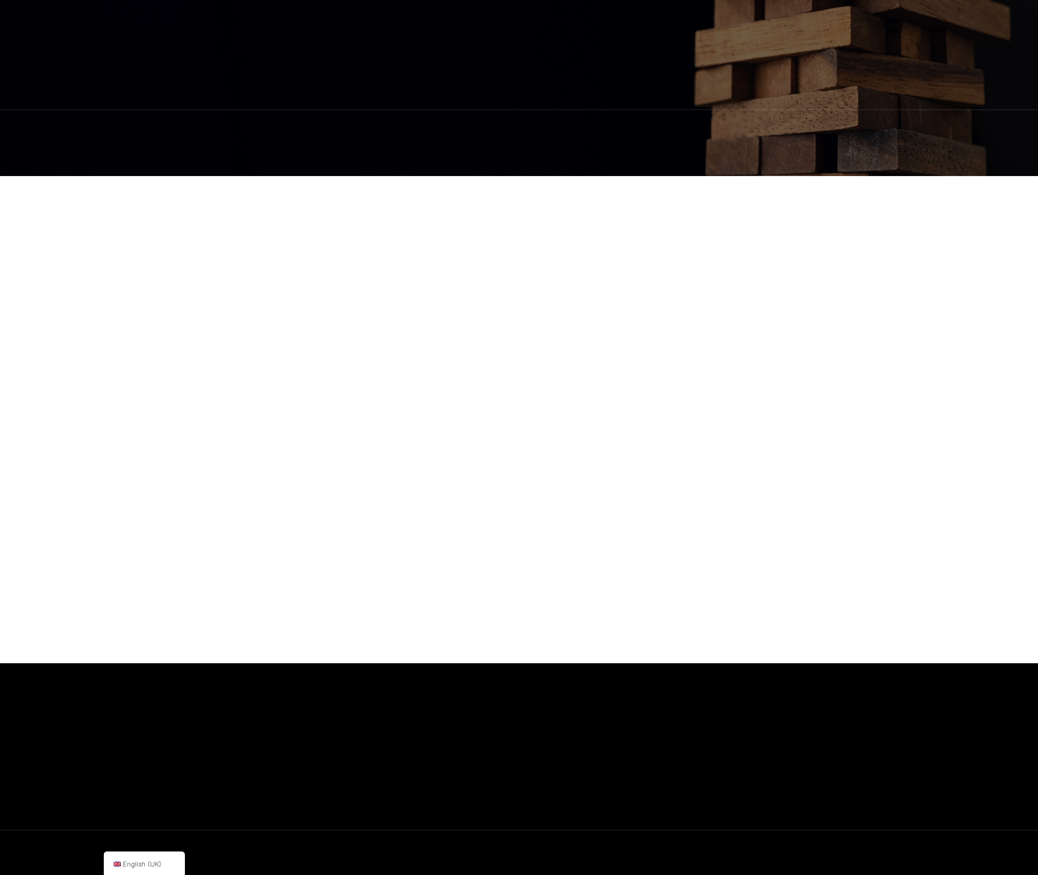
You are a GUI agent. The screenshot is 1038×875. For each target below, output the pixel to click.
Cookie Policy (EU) (723, 726)
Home (614, 726)
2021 (408, 861)
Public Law (430, 394)
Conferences (433, 520)
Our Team (620, 751)
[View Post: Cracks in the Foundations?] (330, 427)
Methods (427, 244)
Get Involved (624, 799)
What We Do (623, 739)
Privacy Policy (716, 739)
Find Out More (626, 763)
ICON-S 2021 (468, 520)
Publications (623, 775)
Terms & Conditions (724, 751)
